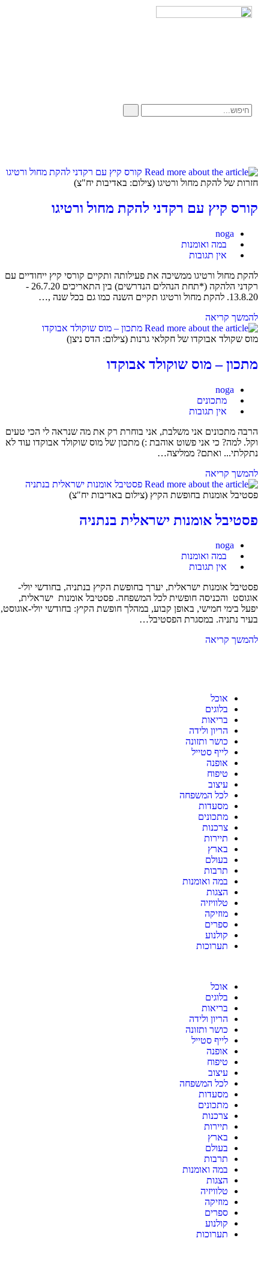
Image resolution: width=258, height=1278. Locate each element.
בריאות (215, 720)
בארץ (218, 849)
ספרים (216, 924)
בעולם (216, 860)
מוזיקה (216, 913)
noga (224, 233)
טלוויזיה (214, 903)
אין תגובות (208, 255)
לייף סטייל (209, 752)
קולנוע (216, 935)
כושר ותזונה (206, 741)
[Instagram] (172, 143)
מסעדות (213, 806)
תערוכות (212, 946)
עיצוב (218, 784)
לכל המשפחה (203, 795)
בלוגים (216, 709)
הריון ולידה (208, 730)
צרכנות (215, 827)
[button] (129, 966)
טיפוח (217, 773)
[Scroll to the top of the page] (254, 1260)
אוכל (219, 698)
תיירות (216, 838)
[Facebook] (237, 143)
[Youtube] (205, 143)
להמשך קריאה (228, 317)
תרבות (216, 870)
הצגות (217, 892)
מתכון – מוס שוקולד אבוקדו (182, 364)
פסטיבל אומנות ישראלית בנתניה (168, 520)
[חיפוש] (131, 110)
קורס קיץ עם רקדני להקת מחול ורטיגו (155, 208)
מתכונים (212, 400)
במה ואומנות (204, 244)
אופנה (217, 763)
